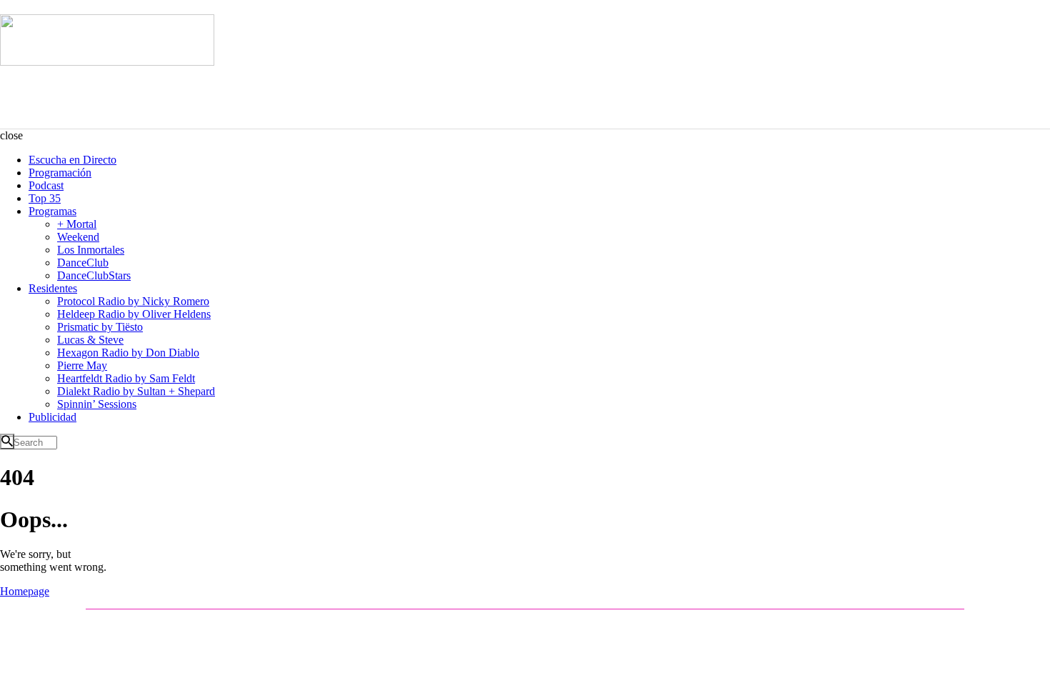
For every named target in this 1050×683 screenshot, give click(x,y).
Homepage (24, 591)
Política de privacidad (904, 625)
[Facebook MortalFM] (136, 625)
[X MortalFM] (156, 625)
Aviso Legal (836, 625)
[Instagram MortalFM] (115, 625)
